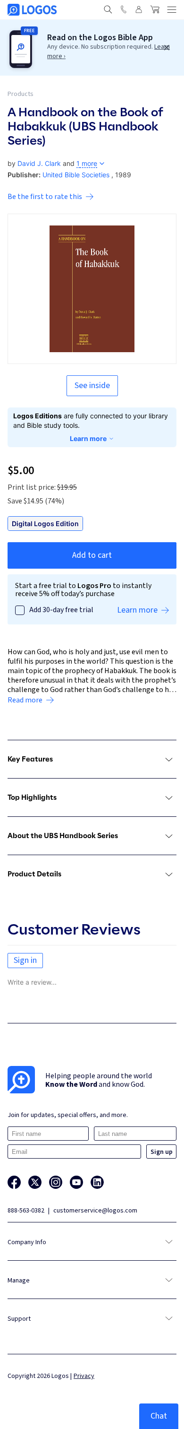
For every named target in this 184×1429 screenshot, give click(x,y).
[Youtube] (76, 1182)
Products (20, 94)
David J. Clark (39, 163)
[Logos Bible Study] (32, 9)
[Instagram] (55, 1182)
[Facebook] (14, 1182)
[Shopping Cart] (154, 9)
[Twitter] (35, 1182)
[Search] (108, 9)
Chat (159, 1416)
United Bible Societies (75, 175)
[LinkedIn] (97, 1182)
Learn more (88, 438)
